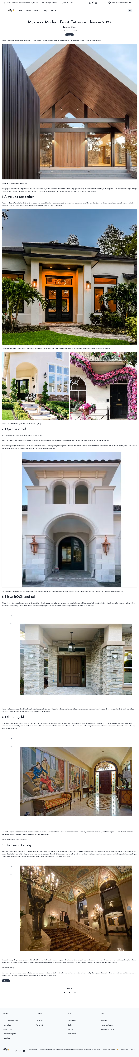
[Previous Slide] (23, 657)
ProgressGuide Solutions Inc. (128, 1049)
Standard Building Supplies (17, 711)
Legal (104, 1049)
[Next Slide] (129, 657)
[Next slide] (11, 623)
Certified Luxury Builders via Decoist (16, 839)
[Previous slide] (11, 616)
